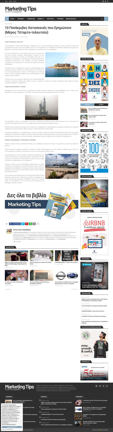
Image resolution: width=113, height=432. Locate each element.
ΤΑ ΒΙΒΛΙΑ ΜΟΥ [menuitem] (31, 18)
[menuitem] (7, 19)
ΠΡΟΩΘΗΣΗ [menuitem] (21, 18)
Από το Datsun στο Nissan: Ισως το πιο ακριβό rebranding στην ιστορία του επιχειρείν (66, 282)
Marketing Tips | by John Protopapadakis (23, 430)
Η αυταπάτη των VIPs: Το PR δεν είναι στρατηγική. (14, 282)
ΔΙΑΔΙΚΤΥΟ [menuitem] (41, 18)
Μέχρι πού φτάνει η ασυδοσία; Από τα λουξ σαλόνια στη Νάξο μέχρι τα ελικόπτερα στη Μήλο (16, 264)
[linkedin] (16, 241)
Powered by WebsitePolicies (7, 429)
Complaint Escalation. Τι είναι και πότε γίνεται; (66, 262)
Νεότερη (8, 289)
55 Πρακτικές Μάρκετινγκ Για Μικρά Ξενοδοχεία (93, 375)
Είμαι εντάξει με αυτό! (12, 427)
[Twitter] (23, 223)
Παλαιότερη (74, 289)
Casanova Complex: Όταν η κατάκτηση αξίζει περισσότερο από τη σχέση (94, 422)
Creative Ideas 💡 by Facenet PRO (100, 430)
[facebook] (14, 241)
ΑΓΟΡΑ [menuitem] (12, 18)
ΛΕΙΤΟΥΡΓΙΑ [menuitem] (50, 18)
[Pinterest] (26, 223)
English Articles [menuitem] (71, 18)
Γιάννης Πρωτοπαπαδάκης (22, 230)
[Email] (34, 223)
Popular (87, 104)
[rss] (20, 241)
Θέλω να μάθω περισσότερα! (9, 424)
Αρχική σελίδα (8, 23)
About (10, 1)
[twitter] (18, 241)
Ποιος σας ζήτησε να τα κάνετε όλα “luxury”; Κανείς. (41, 263)
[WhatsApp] (30, 223)
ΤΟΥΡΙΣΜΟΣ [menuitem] (60, 18)
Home (6, 1)
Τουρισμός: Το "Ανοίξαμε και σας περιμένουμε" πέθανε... (94, 415)
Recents (101, 104)
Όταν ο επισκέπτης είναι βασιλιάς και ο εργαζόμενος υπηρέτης (39, 282)
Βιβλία (14, 1)
